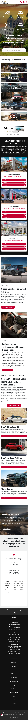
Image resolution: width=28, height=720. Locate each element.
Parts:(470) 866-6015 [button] (15, 629)
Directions (14, 670)
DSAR (14, 696)
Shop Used (5, 182)
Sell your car (14, 673)
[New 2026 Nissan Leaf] (14, 129)
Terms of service (14, 692)
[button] (21, 2)
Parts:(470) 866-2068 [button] (15, 641)
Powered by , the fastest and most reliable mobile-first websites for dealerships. (14, 713)
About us (14, 666)
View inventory (14, 662)
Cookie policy (14, 688)
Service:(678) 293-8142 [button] (15, 627)
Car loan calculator (14, 681)
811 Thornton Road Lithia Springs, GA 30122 (14, 176)
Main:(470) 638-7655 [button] (15, 649)
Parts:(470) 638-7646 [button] (15, 653)
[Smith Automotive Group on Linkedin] (14, 613)
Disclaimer (14, 703)
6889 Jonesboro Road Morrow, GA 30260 (14, 240)
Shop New (5, 179)
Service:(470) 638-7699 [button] (15, 651)
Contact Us (5, 528)
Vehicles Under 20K (6, 435)
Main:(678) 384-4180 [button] (15, 626)
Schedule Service (6, 185)
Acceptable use (14, 700)
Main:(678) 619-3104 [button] (15, 637)
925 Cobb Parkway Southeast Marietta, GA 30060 (14, 208)
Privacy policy (14, 685)
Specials (4, 497)
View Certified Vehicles (7, 307)
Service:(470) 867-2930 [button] (15, 639)
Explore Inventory (13, 405)
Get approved (14, 677)
